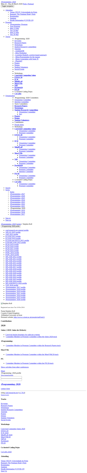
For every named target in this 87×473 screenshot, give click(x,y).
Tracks (7, 37)
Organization (10, 96)
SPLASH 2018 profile (13, 269)
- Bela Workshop (20, 53)
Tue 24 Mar (14, 30)
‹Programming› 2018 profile (15, 289)
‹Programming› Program (18, 24)
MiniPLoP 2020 (6, 435)
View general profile (7, 375)
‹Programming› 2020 (8, 224)
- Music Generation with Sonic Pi (26, 59)
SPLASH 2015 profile (13, 263)
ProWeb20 (4, 441)
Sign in (8, 218)
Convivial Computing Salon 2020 (13, 429)
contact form (5, 389)
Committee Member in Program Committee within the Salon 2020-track (31, 337)
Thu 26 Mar (14, 35)
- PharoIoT (18, 61)
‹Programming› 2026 (17, 196)
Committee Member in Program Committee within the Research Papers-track (33, 345)
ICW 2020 (4, 433)
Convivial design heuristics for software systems (22, 335)
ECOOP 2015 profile (13, 236)
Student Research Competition (25, 47)
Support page (5, 395)
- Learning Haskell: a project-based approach (30, 55)
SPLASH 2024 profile (13, 281)
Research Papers (20, 43)
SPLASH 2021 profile (13, 275)
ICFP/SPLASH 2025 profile (15, 242)
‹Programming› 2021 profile (15, 293)
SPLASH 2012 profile (13, 257)
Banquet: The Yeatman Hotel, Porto (22, 14)
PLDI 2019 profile (12, 244)
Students (13, 18)
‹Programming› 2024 (17, 200)
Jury (20, 114)
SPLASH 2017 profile (13, 267)
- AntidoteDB (19, 51)
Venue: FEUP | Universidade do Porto (23, 12)
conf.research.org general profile (17, 230)
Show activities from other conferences (15, 367)
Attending (9, 10)
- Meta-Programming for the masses (27, 57)
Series (12, 192)
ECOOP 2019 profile (13, 238)
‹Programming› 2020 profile (10, 226)
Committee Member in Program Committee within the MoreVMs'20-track (32, 354)
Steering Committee (21, 102)
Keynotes (17, 41)
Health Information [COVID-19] (21, 20)
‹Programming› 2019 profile (15, 291)
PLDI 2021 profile (12, 249)
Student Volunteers (21, 67)
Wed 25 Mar (14, 33)
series (19, 224)
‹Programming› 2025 (17, 198)
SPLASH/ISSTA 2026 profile (16, 283)
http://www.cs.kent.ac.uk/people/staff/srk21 (29, 317)
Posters (17, 63)
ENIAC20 (4, 431)
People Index (19, 125)
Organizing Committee (22, 100)
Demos (17, 65)
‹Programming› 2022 (17, 204)
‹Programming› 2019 (17, 210)
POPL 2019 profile (12, 255)
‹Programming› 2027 (17, 194)
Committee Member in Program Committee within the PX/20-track (29, 363)
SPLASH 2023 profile (13, 279)
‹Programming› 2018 (17, 212)
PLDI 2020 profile (12, 247)
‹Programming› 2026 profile (15, 300)
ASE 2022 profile (11, 234)
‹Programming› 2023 (17, 202)
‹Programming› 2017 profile (15, 287)
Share (3, 371)
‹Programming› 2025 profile (15, 297)
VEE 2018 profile (11, 285)
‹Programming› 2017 (17, 214)
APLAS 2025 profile (13, 232)
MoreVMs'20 (6, 437)
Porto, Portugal (28, 4)
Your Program (15, 26)
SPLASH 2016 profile (13, 265)
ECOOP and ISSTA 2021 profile (17, 240)
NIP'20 (3, 439)
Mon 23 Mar (14, 28)
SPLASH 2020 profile (13, 273)
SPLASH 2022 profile (13, 277)
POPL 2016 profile (12, 253)
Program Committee (26, 133)
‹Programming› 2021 (17, 206)
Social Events (19, 69)
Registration (14, 16)
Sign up (8, 220)
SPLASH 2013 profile (13, 259)
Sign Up (4, 471)
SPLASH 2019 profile (13, 271)
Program (8, 22)
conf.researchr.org (11, 393)
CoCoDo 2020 (6, 452)
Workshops (18, 45)
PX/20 (3, 443)
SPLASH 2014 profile (13, 261)
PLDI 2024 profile (12, 251)
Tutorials (17, 49)
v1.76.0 (21, 393)
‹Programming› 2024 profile (15, 295)
